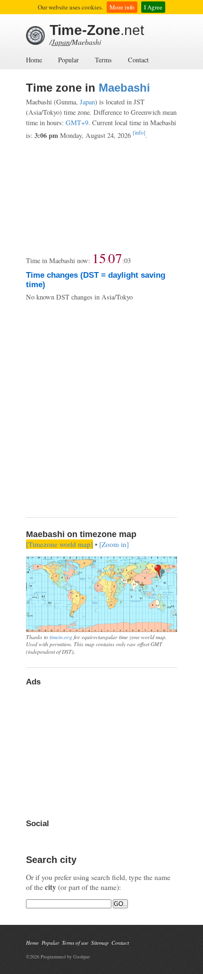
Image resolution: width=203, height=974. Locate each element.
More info (122, 7)
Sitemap (100, 942)
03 (127, 260)
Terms (103, 59)
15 (99, 257)
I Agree (153, 7)
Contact (138, 59)
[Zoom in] (114, 544)
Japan (60, 42)
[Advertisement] (101, 195)
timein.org (61, 637)
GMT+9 (77, 122)
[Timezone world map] (59, 544)
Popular (68, 59)
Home (34, 59)
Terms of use (75, 942)
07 (115, 257)
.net (97, 30)
